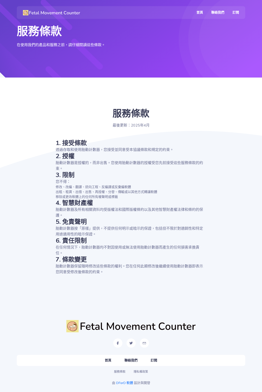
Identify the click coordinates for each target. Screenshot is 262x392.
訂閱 (236, 12)
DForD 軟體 (124, 383)
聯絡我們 (217, 12)
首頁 (199, 12)
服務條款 (119, 372)
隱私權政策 (141, 372)
